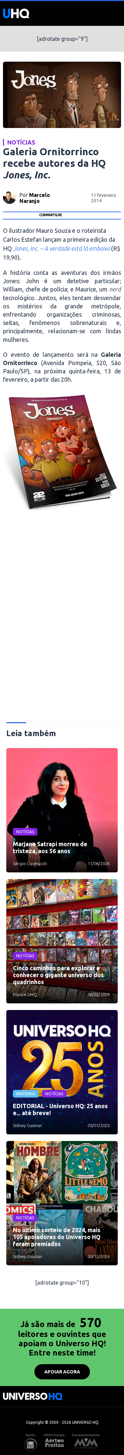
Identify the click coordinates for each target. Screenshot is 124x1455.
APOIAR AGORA (62, 1371)
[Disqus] (62, 619)
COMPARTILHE (50, 215)
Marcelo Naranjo (35, 198)
